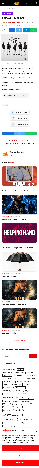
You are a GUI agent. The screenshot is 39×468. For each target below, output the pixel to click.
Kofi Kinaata (20, 387)
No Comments (22, 25)
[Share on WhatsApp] (33, 30)
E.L (15, 379)
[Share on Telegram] (26, 30)
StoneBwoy (10, 419)
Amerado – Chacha (9, 333)
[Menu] (3, 3)
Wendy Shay (31, 423)
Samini (7, 410)
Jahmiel (19, 381)
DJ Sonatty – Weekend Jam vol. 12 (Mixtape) (18, 191)
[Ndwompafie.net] (16, 3)
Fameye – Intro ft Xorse (28, 143)
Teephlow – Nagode (9, 276)
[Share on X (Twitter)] (19, 30)
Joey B (6, 384)
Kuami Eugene (23, 391)
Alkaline (21, 369)
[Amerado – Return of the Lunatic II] (19, 290)
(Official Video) (9, 369)
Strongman (26, 419)
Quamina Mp (8, 407)
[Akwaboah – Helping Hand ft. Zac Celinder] (19, 233)
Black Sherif (7, 375)
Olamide (16, 401)
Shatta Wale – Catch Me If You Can (14, 219)
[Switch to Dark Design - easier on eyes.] (27, 3)
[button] (36, 431)
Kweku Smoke (20, 394)
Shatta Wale (13, 414)
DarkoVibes (30, 375)
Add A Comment (19, 340)
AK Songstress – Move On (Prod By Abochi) (22, 78)
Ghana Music (7, 13)
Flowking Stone (8, 381)
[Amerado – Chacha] (19, 318)
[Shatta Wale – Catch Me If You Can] (19, 204)
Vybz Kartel (18, 423)
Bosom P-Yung (18, 375)
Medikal (26, 397)
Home (3, 8)
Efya (21, 379)
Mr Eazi (7, 401)
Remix (26, 407)
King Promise (8, 387)
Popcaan (28, 404)
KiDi (27, 384)
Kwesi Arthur (10, 398)
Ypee (16, 426)
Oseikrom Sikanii (26, 401)
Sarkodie (19, 410)
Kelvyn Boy (17, 384)
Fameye (5, 105)
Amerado (8, 372)
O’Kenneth (8, 404)
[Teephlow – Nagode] (19, 261)
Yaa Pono (7, 426)
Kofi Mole (8, 391)
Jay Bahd (28, 381)
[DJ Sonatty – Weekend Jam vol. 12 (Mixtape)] (19, 176)
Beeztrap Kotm (19, 372)
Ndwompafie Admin (14, 22)
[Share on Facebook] (12, 30)
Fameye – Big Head (12, 143)
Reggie (18, 407)
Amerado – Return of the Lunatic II (14, 305)
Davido (7, 379)
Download (18, 89)
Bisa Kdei (29, 372)
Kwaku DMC (7, 394)
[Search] (36, 3)
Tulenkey (6, 423)
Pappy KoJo (18, 404)
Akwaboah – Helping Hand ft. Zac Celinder (17, 248)
